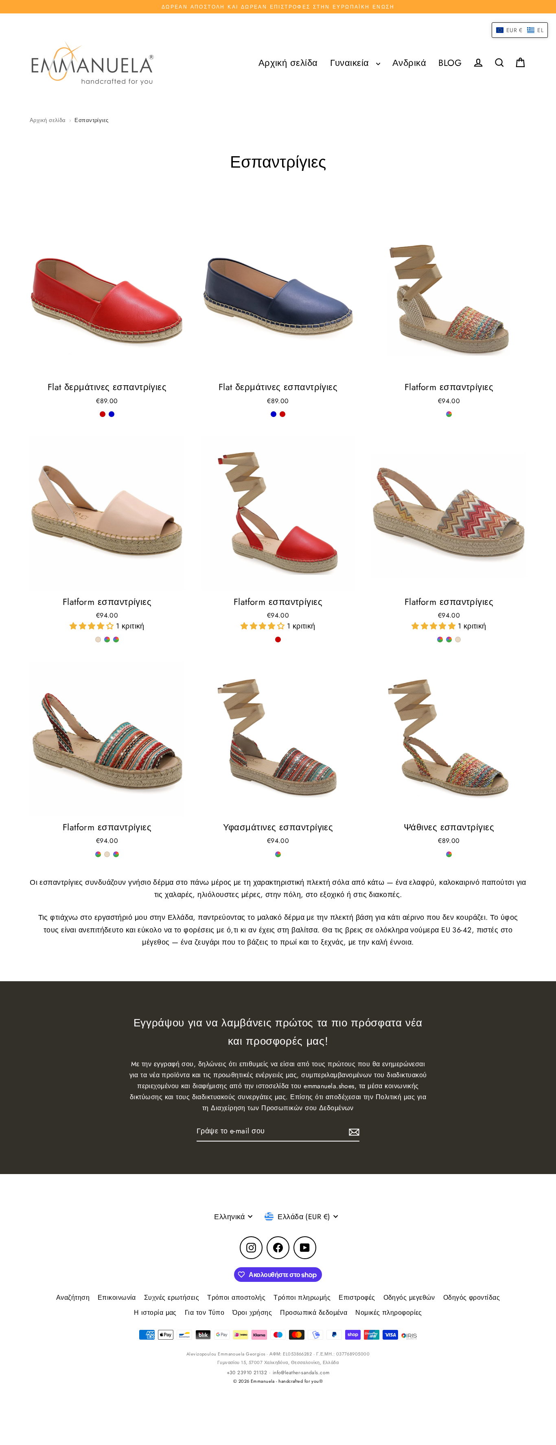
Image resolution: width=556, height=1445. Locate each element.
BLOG (450, 63)
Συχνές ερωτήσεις (171, 1297)
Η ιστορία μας (155, 1312)
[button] (93, 626)
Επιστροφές (357, 1297)
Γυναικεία (351, 63)
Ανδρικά (409, 63)
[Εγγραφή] (352, 1132)
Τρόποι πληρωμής (302, 1297)
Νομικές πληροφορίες (388, 1312)
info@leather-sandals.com (301, 1372)
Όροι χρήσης (252, 1312)
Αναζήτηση (73, 1297)
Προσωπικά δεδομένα (313, 1312)
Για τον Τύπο (204, 1312)
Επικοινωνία (117, 1297)
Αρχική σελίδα (288, 63)
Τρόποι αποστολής (236, 1297)
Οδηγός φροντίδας (471, 1297)
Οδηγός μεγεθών (409, 1297)
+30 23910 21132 (247, 1372)
